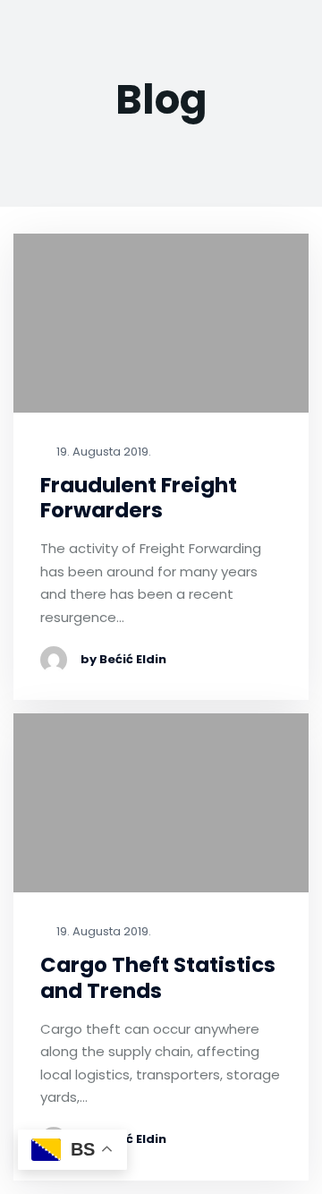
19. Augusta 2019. (102, 452)
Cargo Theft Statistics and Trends (157, 978)
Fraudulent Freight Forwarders (138, 499)
